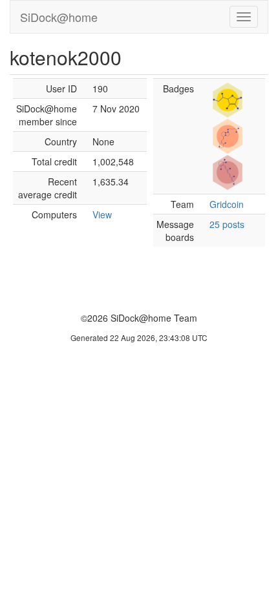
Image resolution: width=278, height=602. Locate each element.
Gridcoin (226, 204)
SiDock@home (59, 16)
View (102, 214)
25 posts (226, 224)
